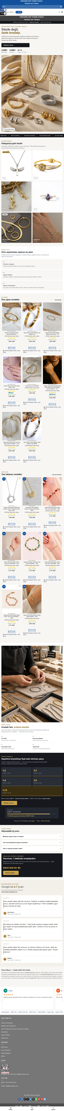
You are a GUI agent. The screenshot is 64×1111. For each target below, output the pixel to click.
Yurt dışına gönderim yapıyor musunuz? (15, 842)
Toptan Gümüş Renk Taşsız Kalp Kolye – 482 (12, 386)
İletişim (3, 1056)
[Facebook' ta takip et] (19, 1099)
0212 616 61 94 (11, 867)
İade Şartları (4, 1032)
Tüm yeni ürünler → (57, 475)
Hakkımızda (4, 1038)
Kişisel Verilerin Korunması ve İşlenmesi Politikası (15, 1029)
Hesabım (53, 1109)
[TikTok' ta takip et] (25, 1099)
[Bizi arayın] (36, 1099)
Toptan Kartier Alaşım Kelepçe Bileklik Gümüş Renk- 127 (52, 333)
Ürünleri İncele (9, 45)
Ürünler (10, 1109)
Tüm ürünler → (59, 300)
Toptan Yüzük (59, 1012)
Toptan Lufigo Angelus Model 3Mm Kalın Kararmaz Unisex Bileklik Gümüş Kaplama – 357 (52, 387)
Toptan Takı (13, 1012)
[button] (18, 12)
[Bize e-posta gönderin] (33, 1099)
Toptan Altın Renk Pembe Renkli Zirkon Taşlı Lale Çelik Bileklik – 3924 (12, 617)
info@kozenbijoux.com (22, 1074)
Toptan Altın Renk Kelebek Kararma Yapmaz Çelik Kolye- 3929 (32, 509)
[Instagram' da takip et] (22, 1099)
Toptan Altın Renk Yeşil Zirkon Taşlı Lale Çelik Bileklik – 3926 (31, 562)
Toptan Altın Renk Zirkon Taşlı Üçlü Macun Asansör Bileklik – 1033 (11, 443)
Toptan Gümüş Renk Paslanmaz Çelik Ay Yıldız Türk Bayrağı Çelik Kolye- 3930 (11, 509)
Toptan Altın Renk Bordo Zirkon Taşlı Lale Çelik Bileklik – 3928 (52, 508)
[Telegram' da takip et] (44, 1099)
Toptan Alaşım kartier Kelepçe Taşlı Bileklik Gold (31, 333)
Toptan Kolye (32, 1012)
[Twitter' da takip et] (30, 1099)
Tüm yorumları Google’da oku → (10, 892)
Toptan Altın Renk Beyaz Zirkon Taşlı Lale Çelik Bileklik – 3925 (52, 562)
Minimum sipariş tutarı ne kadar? (13, 836)
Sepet (32, 1109)
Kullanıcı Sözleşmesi (7, 1023)
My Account (4, 1047)
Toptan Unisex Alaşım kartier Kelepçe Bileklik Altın (12, 333)
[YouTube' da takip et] (42, 1099)
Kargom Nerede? (6, 1053)
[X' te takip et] (27, 1099)
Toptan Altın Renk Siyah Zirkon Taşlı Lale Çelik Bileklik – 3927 (11, 562)
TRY (3, 13)
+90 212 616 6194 (45, 821)
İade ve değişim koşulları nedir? (12, 848)
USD (3, 9)
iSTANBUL (4, 1074)
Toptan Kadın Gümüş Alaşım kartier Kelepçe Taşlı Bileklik (32, 443)
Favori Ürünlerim (5, 1050)
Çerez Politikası (5, 1035)
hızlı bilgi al (32, 821)
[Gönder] (61, 6)
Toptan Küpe (50, 1012)
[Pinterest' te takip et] (39, 1099)
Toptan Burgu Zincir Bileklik (32, 386)
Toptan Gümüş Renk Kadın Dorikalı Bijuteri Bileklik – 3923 (32, 616)
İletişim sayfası (11, 873)
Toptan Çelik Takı (23, 1012)
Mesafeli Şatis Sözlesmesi (8, 1026)
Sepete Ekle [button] (11, 348)
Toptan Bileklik (42, 1012)
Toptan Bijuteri (5, 1012)
